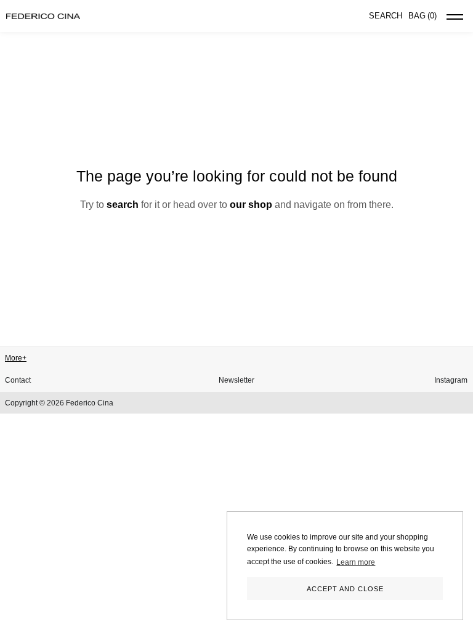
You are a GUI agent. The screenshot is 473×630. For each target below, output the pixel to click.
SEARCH (385, 15)
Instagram (450, 380)
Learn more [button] (355, 562)
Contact (18, 380)
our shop (251, 204)
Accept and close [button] (345, 588)
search (123, 204)
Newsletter (236, 380)
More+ (15, 358)
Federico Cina (89, 403)
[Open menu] (455, 19)
